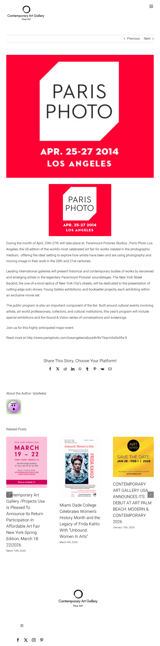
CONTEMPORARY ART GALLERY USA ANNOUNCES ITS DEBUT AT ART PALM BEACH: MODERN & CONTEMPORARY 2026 (132, 503)
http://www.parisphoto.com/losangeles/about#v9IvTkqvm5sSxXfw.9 (77, 337)
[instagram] (34, 640)
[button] (9, 495)
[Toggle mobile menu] (151, 6)
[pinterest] (42, 640)
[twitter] (26, 640)
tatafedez (39, 393)
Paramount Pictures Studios (106, 243)
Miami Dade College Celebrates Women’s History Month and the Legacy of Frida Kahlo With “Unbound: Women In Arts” (80, 521)
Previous (133, 38)
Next (147, 38)
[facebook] (18, 640)
